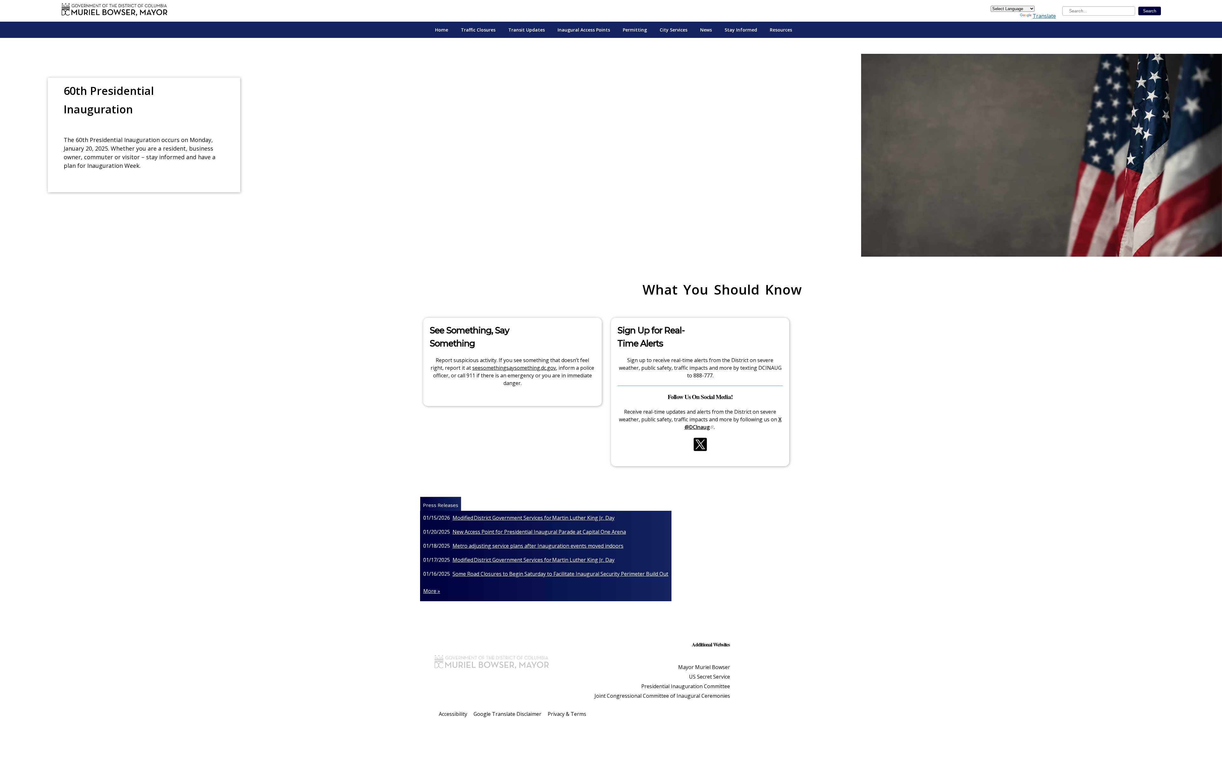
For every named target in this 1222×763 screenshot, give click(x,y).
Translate (1044, 15)
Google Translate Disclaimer (507, 713)
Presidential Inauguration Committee (685, 686)
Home (441, 30)
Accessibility (453, 713)
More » (431, 591)
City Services (673, 30)
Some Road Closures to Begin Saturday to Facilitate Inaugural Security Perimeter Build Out (560, 573)
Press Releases (440, 505)
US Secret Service (709, 676)
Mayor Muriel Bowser (704, 667)
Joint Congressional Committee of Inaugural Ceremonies (662, 695)
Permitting (635, 30)
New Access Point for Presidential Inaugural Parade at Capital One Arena (539, 531)
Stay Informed (741, 30)
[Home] (114, 10)
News (706, 30)
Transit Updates (526, 30)
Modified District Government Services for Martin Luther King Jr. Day (534, 517)
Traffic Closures (478, 30)
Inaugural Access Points (584, 30)
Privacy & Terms (567, 713)
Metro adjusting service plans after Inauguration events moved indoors (538, 545)
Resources (781, 30)
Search (1149, 11)
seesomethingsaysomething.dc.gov (514, 367)
